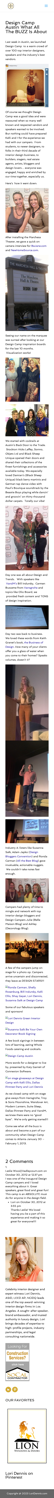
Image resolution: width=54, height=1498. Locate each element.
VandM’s (11, 583)
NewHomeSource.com (24, 250)
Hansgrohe (31, 587)
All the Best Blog (27, 860)
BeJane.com (38, 245)
